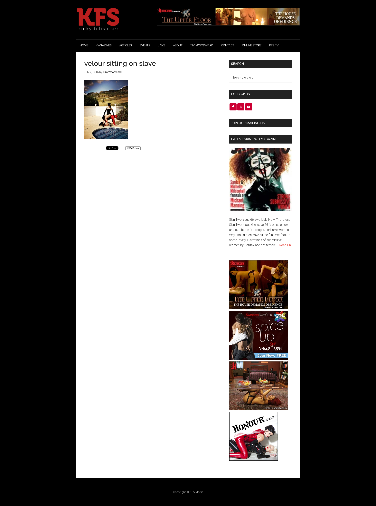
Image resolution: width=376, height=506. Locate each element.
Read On (285, 245)
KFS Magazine (113, 19)
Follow (135, 148)
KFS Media (196, 492)
